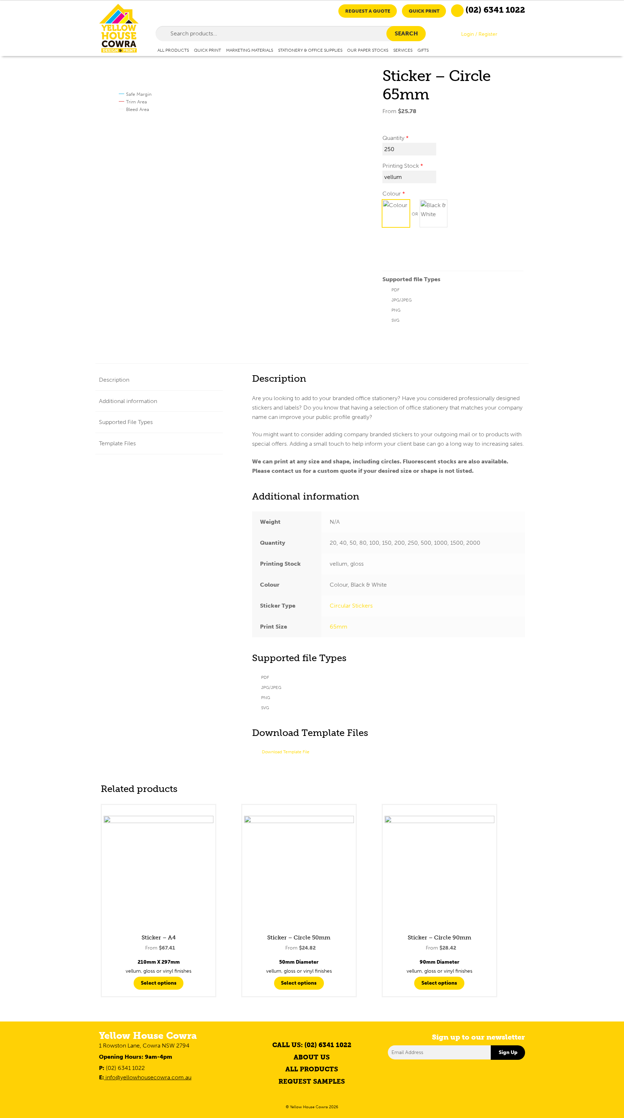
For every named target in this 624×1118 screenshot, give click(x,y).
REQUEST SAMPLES (311, 1081)
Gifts (423, 50)
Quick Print (424, 11)
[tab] (159, 380)
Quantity (393, 137)
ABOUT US (312, 1057)
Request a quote (367, 11)
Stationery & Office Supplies (310, 50)
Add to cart (406, 250)
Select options (159, 983)
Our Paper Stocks (367, 50)
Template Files (117, 443)
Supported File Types (126, 422)
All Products (173, 50)
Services (402, 50)
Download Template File (285, 751)
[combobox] (291, 33)
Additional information (128, 401)
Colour (391, 193)
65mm (338, 626)
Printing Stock (400, 165)
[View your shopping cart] (519, 35)
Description (114, 379)
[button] (396, 213)
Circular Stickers (351, 605)
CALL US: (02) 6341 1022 (311, 1045)
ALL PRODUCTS (311, 1069)
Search (406, 33)
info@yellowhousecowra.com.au (147, 1077)
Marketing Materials (249, 50)
